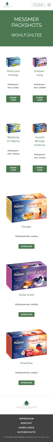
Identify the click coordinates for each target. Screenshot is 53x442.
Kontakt (26, 423)
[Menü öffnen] (49, 5)
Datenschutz (26, 432)
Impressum (26, 418)
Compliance (27, 427)
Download (13, 99)
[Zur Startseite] (7, 5)
